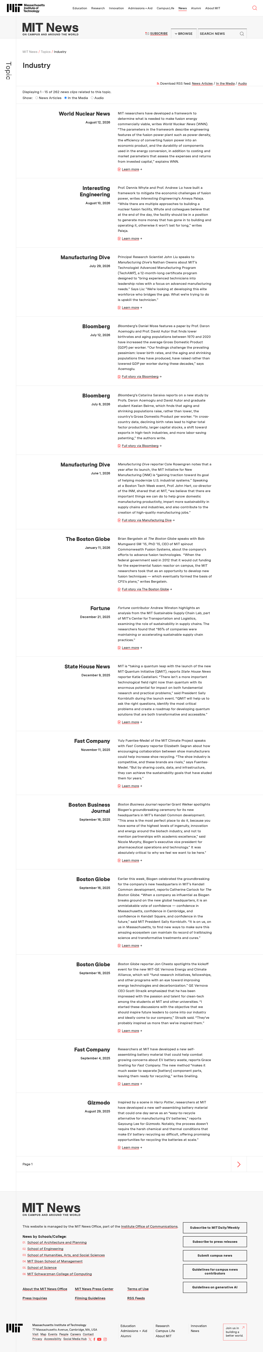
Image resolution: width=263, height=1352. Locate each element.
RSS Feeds (136, 1298)
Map (43, 1334)
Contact (88, 1334)
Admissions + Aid (140, 8)
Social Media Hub (75, 1339)
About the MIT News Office (45, 1289)
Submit (241, 33)
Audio (242, 83)
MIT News (30, 52)
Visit (35, 1334)
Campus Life (165, 8)
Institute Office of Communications (149, 1226)
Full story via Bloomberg (140, 376)
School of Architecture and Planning (57, 1242)
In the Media (225, 83)
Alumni (196, 8)
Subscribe (159, 33)
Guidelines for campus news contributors (215, 1271)
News (182, 8)
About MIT (212, 8)
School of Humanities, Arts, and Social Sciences (66, 1255)
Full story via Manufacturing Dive (147, 520)
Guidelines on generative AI (215, 1287)
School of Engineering (45, 1249)
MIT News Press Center (94, 1289)
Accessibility (52, 1339)
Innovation (116, 8)
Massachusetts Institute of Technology (59, 1325)
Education (80, 8)
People (63, 1334)
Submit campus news (215, 1255)
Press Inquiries (35, 1298)
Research (98, 8)
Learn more (130, 169)
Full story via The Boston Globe (145, 589)
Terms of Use (138, 1289)
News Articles (202, 83)
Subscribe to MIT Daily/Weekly (215, 1228)
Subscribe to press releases (215, 1242)
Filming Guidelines (90, 1298)
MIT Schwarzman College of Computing (59, 1274)
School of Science (42, 1267)
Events (52, 1334)
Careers (75, 1334)
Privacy (37, 1339)
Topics (46, 52)
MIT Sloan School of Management (55, 1261)
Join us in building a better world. (234, 1331)
